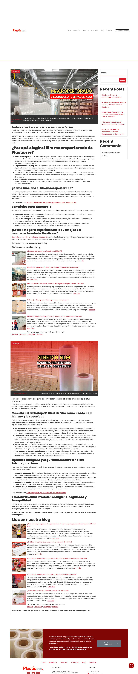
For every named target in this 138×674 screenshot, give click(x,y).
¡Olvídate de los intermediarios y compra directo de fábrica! (49, 542)
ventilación (48, 120)
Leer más (80, 261)
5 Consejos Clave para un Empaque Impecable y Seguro (48, 300)
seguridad (33, 120)
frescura (74, 118)
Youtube (39, 334)
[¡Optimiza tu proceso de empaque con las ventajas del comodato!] (19, 581)
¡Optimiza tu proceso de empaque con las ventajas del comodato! (51, 574)
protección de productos (73, 393)
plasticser (16, 72)
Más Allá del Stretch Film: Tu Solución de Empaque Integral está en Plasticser (55, 284)
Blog (102, 30)
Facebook (22, 334)
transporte (40, 120)
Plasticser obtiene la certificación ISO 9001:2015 (44, 251)
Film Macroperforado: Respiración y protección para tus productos (51, 202)
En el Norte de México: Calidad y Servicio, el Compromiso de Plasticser (53, 267)
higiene (57, 393)
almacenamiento (30, 118)
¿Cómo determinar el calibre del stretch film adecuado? (48, 591)
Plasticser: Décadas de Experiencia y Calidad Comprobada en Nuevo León (54, 316)
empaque (44, 393)
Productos (76, 30)
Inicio (69, 30)
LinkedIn (15, 334)
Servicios (86, 30)
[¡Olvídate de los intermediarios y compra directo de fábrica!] (19, 549)
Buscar (104, 72)
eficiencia (45, 118)
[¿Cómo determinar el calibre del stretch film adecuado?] (19, 597)
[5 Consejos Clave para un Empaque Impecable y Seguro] (19, 307)
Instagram (31, 334)
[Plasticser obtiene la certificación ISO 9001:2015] (19, 258)
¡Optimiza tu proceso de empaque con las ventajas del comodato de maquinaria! (57, 558)
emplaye (51, 393)
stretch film (93, 393)
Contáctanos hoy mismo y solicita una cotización (30, 237)
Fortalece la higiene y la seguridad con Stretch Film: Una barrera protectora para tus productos (51, 400)
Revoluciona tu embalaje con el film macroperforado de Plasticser (43, 127)
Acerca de (94, 30)
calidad (39, 118)
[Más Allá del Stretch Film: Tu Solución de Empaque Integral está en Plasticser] (19, 290)
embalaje (53, 118)
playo (62, 393)
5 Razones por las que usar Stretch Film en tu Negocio (46, 493)
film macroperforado (63, 118)
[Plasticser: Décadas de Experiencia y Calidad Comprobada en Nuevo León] (19, 323)
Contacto (109, 30)
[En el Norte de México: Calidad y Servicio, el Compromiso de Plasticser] (19, 274)
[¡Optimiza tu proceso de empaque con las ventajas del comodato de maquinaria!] (19, 565)
